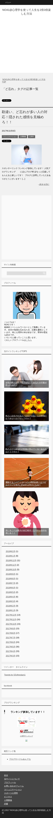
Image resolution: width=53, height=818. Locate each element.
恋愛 (6, 804)
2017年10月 (11, 624)
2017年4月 (10, 651)
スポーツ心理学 (11, 793)
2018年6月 (10, 588)
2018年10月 (11, 570)
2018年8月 (10, 579)
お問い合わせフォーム (14, 786)
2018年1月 (10, 610)
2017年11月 (11, 619)
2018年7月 (10, 583)
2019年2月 (10, 551)
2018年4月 (10, 597)
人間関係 (23, 136)
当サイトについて (12, 779)
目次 (6, 775)
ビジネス (8, 797)
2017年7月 (10, 638)
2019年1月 (10, 556)
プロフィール (10, 782)
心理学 (31, 136)
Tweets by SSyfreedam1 (15, 675)
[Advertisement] (26, 46)
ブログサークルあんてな (20, 759)
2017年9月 (10, 629)
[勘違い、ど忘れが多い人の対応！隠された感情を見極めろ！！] (26, 163)
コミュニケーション (10, 136)
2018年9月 (10, 574)
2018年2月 (10, 606)
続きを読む (44, 184)
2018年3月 (10, 601)
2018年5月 (10, 592)
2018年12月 (11, 560)
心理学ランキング (26, 736)
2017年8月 (10, 633)
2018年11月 (11, 565)
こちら (29, 340)
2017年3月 (10, 656)
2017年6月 (10, 642)
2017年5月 (10, 647)
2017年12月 (11, 615)
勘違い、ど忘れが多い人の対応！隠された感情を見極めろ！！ (24, 117)
